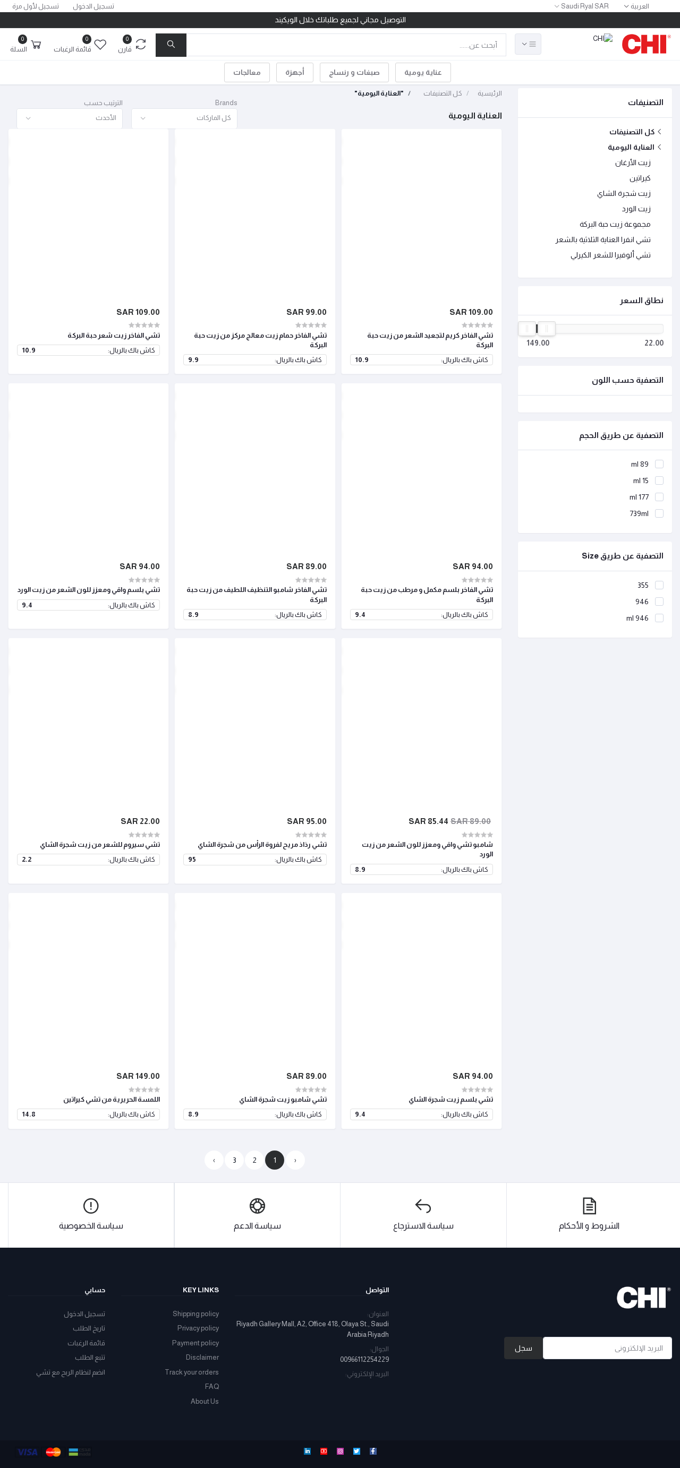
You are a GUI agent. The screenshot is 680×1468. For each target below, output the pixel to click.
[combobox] (184, 118)
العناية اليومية (632, 147)
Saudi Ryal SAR (584, 6)
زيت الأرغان (633, 162)
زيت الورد (636, 208)
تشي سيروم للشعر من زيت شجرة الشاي (100, 844)
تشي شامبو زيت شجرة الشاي (282, 1099)
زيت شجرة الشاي (624, 193)
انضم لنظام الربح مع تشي (70, 1372)
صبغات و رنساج (354, 72)
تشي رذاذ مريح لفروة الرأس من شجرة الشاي (262, 844)
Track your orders (192, 1372)
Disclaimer (202, 1357)
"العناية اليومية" (379, 93)
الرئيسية (490, 93)
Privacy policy (198, 1328)
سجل (523, 1348)
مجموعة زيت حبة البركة (615, 224)
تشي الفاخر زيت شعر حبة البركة (113, 335)
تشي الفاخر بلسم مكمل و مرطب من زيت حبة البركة (427, 594)
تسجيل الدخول (93, 6)
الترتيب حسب (103, 103)
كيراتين (640, 178)
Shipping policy (196, 1314)
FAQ (212, 1386)
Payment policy (195, 1343)
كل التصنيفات (632, 131)
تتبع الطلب (90, 1357)
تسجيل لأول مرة (35, 6)
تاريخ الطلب (89, 1328)
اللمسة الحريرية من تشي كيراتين (111, 1099)
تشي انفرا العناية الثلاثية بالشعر (603, 239)
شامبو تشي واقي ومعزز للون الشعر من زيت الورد (427, 849)
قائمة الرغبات (86, 1343)
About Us (205, 1401)
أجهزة (294, 72)
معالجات (247, 72)
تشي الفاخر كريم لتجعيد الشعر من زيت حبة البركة (430, 340)
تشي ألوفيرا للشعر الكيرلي (611, 255)
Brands (226, 103)
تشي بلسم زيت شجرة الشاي (451, 1099)
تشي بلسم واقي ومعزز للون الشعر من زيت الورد (89, 590)
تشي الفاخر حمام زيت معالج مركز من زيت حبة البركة (260, 340)
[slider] (527, 328)
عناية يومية (423, 72)
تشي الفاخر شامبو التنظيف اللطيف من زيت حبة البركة (256, 594)
